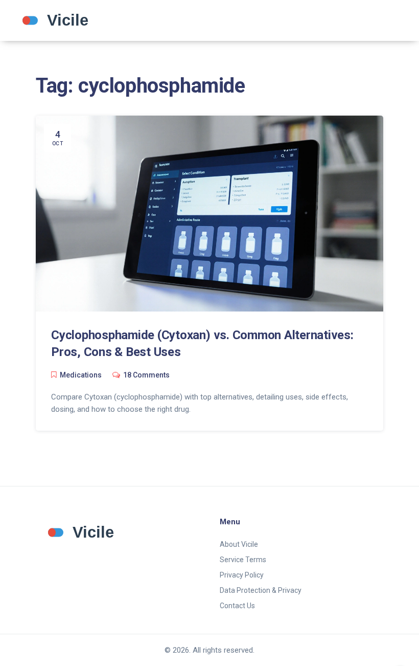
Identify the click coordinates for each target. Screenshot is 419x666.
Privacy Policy (242, 575)
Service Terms (243, 560)
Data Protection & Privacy (260, 590)
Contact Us (237, 606)
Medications (81, 375)
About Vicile (239, 544)
